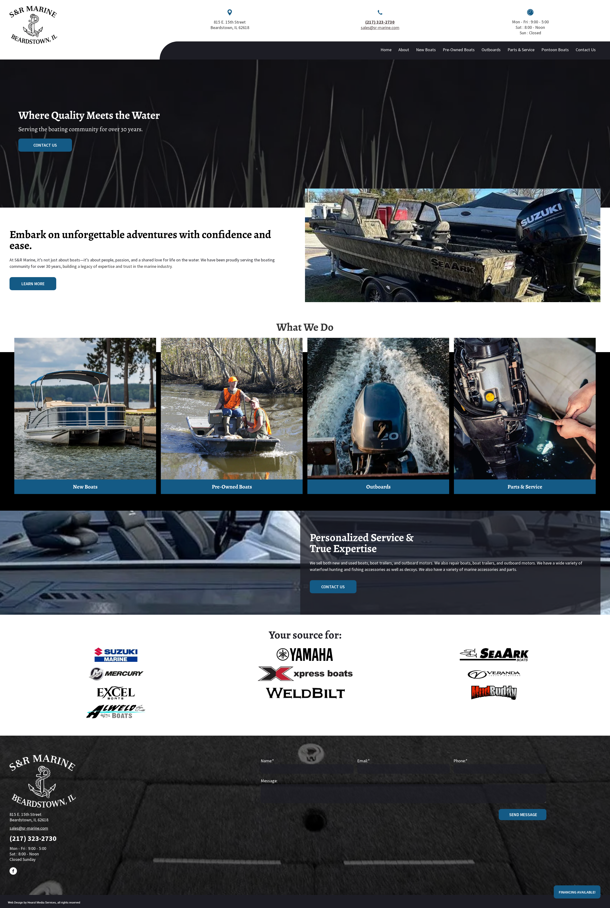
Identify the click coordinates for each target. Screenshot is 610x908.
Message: (269, 780)
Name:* (267, 760)
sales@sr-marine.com (380, 27)
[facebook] (13, 871)
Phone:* (460, 760)
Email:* (363, 760)
